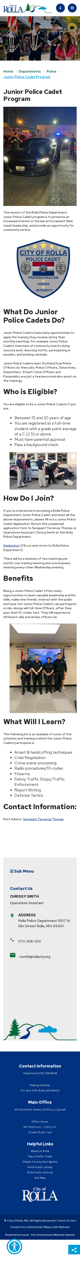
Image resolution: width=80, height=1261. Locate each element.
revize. (25, 1235)
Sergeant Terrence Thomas (43, 819)
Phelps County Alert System (40, 1162)
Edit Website (61, 1227)
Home (8, 71)
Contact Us (17, 1227)
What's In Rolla (40, 1151)
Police (51, 71)
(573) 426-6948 (47, 1073)
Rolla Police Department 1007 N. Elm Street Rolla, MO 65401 (44, 923)
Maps (47, 1227)
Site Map (40, 1178)
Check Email (34, 1227)
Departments (30, 71)
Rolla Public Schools (40, 1172)
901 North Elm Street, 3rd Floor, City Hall (40, 1109)
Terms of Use (66, 1220)
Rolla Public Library (40, 1167)
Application (11, 545)
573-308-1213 (29, 941)
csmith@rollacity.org (34, 956)
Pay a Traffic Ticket (40, 1156)
